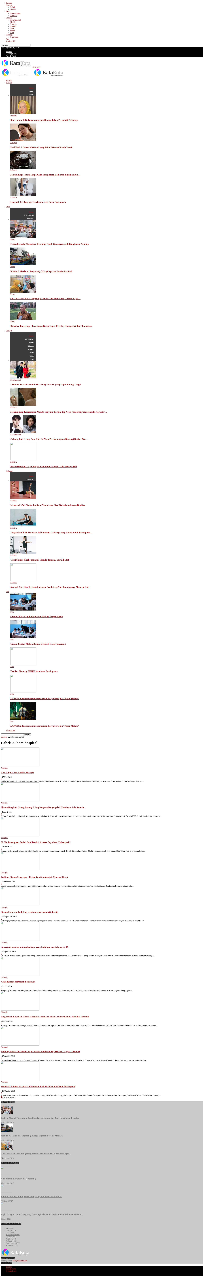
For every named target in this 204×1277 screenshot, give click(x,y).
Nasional (9, 5)
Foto (7, 39)
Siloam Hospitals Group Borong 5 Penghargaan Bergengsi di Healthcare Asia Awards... (43, 807)
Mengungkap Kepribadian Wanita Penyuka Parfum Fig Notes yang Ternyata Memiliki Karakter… (58, 412)
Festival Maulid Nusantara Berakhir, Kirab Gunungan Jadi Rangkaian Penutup (49, 244)
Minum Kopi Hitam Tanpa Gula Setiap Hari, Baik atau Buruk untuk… (45, 174)
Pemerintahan (15, 14)
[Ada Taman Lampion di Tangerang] (7, 1174)
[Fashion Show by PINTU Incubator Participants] (23, 665)
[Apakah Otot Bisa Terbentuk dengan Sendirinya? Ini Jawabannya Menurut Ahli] (23, 580)
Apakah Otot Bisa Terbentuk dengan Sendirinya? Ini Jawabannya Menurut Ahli (49, 587)
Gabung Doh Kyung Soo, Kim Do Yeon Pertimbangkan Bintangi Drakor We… (48, 439)
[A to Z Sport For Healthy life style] (20, 766)
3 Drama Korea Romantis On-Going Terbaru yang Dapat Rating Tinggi (45, 384)
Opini (12, 31)
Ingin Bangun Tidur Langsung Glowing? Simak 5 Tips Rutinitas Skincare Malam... (42, 1214)
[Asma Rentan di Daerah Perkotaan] (20, 975)
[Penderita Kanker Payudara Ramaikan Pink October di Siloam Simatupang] (20, 1080)
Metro (8, 11)
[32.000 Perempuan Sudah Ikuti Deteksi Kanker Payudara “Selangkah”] (20, 836)
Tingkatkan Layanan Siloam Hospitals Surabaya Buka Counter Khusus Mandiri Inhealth (45, 1016)
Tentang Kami (11, 54)
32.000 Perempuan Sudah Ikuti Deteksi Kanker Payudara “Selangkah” (36, 842)
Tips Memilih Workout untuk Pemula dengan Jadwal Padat (39, 560)
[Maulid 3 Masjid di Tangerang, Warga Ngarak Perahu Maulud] (23, 265)
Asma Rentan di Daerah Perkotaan (18, 981)
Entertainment (15, 20)
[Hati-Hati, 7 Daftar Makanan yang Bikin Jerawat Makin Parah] (23, 141)
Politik (12, 7)
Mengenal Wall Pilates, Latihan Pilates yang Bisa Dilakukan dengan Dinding (47, 505)
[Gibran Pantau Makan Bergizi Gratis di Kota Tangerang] (23, 637)
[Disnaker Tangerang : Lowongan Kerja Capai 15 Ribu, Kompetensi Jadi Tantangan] (23, 319)
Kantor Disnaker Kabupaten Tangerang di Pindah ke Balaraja (31, 1196)
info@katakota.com (20, 1261)
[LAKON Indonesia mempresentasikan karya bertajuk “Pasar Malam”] (23, 692)
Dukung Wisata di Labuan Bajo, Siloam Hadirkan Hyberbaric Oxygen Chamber (40, 1051)
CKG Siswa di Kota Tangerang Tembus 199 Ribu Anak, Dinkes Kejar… (45, 298)
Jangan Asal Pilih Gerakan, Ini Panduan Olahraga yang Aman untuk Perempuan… (51, 532)
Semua (31, 88)
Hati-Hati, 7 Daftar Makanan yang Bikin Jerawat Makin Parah (41, 147)
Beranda (9, 3)
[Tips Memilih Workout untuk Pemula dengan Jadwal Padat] (23, 553)
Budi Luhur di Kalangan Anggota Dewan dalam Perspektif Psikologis (44, 120)
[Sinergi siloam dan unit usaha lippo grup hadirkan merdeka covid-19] (20, 940)
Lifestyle (9, 18)
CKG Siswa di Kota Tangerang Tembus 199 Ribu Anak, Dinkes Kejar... (35, 1153)
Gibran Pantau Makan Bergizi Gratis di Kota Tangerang (38, 644)
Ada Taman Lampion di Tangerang (18, 1178)
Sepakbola (14, 37)
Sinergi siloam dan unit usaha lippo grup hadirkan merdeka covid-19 (34, 947)
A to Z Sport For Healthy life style (17, 772)
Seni (12, 33)
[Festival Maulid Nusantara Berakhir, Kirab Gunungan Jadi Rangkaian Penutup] (23, 237)
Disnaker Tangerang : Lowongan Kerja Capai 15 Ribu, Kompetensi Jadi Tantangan (51, 326)
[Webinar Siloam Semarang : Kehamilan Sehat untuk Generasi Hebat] (20, 870)
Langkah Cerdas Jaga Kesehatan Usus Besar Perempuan (38, 202)
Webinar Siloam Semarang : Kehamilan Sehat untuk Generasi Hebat (34, 877)
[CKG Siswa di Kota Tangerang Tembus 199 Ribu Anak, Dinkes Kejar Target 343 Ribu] (23, 292)
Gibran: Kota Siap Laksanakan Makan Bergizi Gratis (36, 616)
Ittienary (13, 24)
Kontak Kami (11, 56)
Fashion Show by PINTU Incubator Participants (33, 671)
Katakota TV (10, 41)
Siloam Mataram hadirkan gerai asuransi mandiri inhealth (29, 912)
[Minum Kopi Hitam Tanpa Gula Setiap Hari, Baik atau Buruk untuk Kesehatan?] (23, 168)
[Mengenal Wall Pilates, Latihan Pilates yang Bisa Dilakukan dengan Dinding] (23, 498)
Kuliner (13, 26)
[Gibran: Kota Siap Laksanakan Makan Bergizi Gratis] (23, 610)
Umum (13, 9)
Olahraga (9, 35)
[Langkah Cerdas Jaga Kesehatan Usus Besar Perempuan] (23, 195)
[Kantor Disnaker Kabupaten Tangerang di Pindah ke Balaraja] (7, 1192)
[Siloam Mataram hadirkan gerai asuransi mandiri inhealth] (20, 905)
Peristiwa (13, 16)
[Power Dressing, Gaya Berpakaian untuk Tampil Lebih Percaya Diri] (23, 460)
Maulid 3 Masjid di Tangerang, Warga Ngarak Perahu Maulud (41, 271)
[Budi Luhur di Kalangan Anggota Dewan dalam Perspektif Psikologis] (23, 113)
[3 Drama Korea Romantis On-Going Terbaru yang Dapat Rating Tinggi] (23, 378)
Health (12, 22)
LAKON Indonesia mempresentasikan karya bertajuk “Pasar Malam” (44, 698)
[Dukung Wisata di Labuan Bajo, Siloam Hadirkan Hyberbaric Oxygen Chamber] (20, 1045)
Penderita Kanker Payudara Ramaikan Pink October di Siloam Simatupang (38, 1086)
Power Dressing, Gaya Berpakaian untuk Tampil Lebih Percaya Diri (43, 466)
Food (12, 28)
